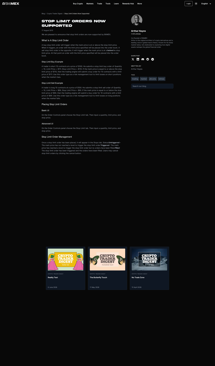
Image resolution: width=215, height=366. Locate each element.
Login (189, 3)
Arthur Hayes (136, 69)
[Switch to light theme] (196, 3)
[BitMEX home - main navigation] (10, 3)
